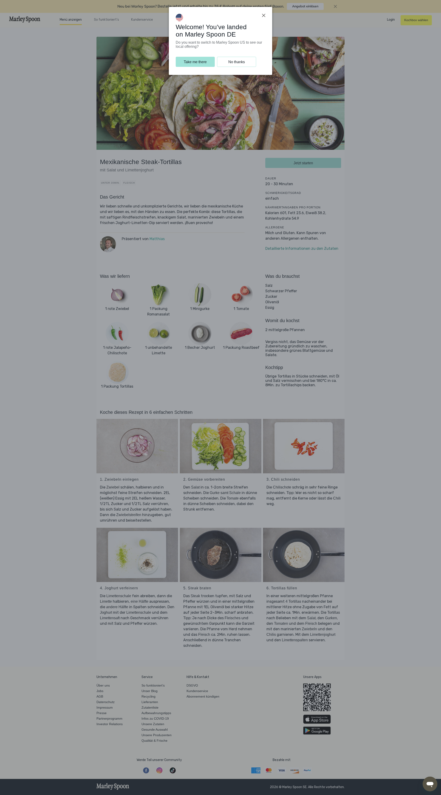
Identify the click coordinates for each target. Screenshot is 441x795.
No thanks (236, 62)
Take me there (195, 62)
